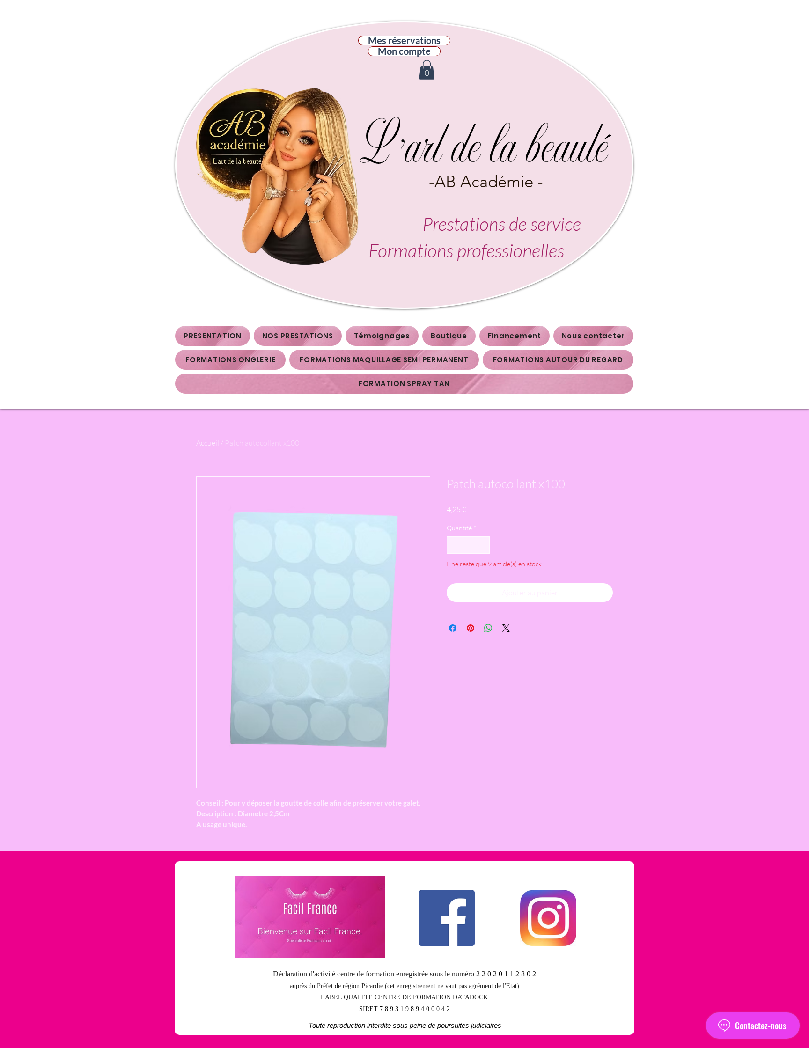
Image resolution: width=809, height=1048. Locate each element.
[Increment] (482, 545)
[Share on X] (506, 628)
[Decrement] (454, 545)
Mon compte (404, 51)
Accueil (207, 442)
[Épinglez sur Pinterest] (470, 628)
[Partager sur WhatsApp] (488, 628)
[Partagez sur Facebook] (452, 628)
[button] (427, 70)
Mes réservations (404, 40)
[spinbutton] (468, 545)
